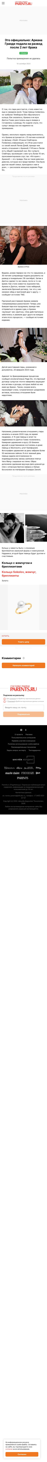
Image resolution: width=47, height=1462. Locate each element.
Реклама (29, 734)
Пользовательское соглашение (24, 738)
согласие (13, 698)
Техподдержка (34, 750)
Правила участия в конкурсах (23, 741)
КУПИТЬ (5, 636)
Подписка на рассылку (13, 695)
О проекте (19, 734)
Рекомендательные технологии (23, 747)
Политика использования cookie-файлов (23, 744)
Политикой (11, 701)
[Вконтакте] (21, 730)
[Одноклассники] (26, 730)
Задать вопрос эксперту (16, 750)
